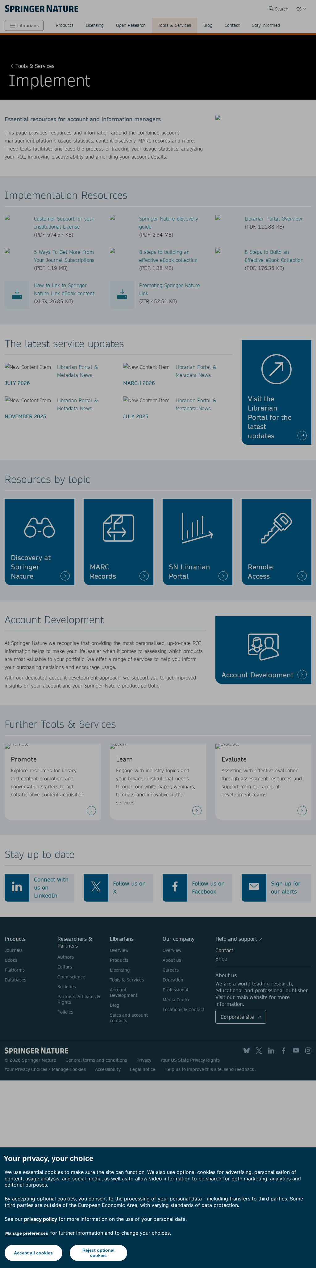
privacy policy (40, 1219)
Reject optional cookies (98, 1253)
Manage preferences (26, 1233)
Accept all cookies (33, 1252)
